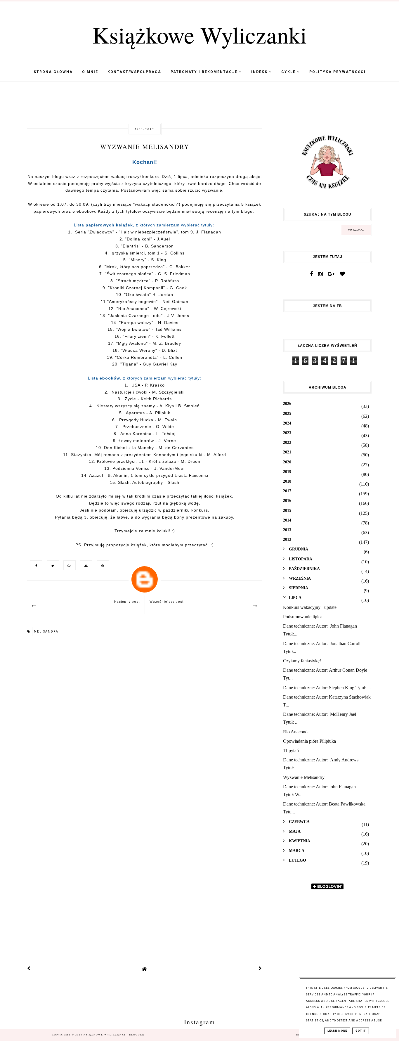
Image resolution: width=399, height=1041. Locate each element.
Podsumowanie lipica (302, 616)
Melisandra (46, 631)
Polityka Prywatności (337, 72)
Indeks (260, 72)
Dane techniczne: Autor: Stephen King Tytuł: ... (327, 687)
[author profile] (145, 575)
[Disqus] (144, 720)
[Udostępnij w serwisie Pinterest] (101, 565)
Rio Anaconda (296, 731)
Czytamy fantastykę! (302, 660)
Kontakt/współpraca (134, 72)
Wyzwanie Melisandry (304, 777)
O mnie (90, 72)
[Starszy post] (260, 969)
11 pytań (291, 750)
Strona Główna (53, 72)
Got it (360, 1030)
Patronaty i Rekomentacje (205, 72)
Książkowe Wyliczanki (199, 34)
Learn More (337, 1030)
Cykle (289, 72)
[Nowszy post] (29, 969)
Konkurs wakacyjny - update (309, 607)
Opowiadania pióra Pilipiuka (309, 741)
